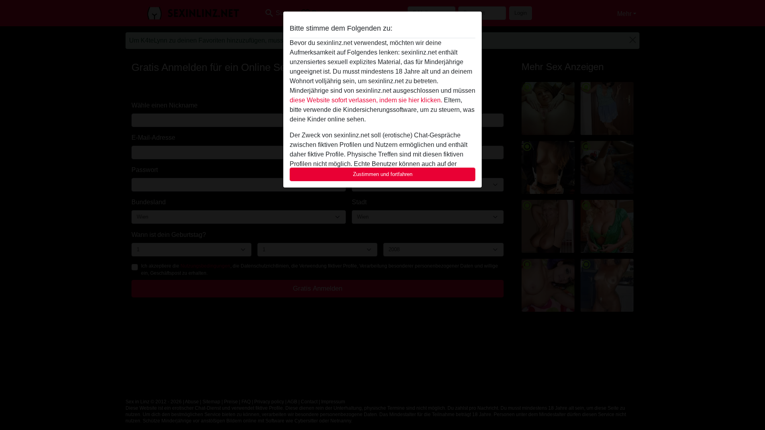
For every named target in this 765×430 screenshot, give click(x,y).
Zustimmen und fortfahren (382, 174)
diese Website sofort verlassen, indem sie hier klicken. (366, 100)
